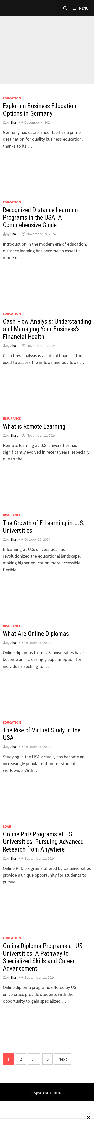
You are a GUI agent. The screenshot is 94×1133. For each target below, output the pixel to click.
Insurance (12, 418)
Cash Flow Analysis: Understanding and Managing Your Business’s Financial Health (47, 329)
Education (12, 98)
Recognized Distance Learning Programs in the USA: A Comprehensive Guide (40, 217)
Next (62, 1059)
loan (7, 826)
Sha (13, 122)
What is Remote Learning (34, 426)
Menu (83, 8)
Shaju (14, 234)
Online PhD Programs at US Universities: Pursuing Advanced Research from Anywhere (43, 842)
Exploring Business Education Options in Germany (39, 109)
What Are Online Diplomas (36, 633)
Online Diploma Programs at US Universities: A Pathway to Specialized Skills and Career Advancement (42, 957)
